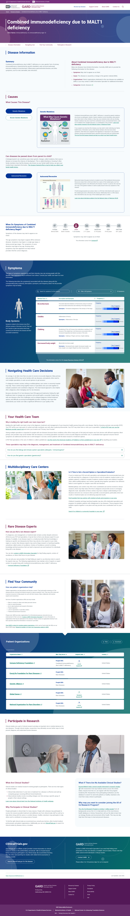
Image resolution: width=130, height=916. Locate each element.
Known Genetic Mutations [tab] (19, 118)
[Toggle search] (122, 6)
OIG (88, 897)
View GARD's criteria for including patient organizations (20, 625)
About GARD (105, 6)
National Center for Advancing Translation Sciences (89, 910)
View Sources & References (14, 876)
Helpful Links (79, 654)
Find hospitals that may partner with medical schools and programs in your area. (93, 498)
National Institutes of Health (63, 910)
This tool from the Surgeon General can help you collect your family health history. (96, 135)
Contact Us (116, 6)
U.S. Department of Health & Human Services (38, 910)
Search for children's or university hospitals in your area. (86, 511)
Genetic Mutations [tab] (19, 111)
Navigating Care (30, 45)
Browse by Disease (79, 6)
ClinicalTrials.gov (51, 823)
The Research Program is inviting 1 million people (96, 809)
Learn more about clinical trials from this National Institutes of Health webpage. (30, 801)
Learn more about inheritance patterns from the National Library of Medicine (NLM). (96, 198)
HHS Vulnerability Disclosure (64, 907)
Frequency (100, 298)
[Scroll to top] (126, 912)
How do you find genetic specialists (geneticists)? (24, 455)
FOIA (88, 894)
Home (7, 11)
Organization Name (15, 654)
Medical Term (42, 298)
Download (118, 642)
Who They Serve (61, 654)
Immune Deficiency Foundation (17, 565)
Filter (106, 642)
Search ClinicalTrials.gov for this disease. (20, 861)
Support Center (93, 6)
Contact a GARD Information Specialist (32, 617)
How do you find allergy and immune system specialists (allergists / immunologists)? (35, 450)
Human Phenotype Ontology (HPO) (73, 360)
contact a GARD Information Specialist (25, 553)
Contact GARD (82, 857)
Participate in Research (64, 45)
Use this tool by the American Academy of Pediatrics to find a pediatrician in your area (73, 440)
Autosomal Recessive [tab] (18, 176)
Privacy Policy (91, 885)
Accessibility (90, 891)
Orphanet (93, 240)
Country (104, 654)
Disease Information (14, 45)
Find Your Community (46, 45)
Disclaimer (90, 888)
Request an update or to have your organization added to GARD (32, 627)
